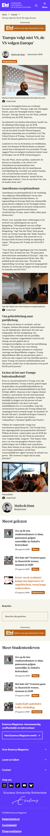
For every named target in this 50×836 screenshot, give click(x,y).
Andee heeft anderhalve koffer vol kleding (28, 705)
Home (4, 14)
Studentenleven (9, 61)
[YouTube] (24, 785)
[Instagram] (4, 785)
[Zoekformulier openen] (36, 5)
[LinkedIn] (11, 785)
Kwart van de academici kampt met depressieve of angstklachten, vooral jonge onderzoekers (30, 583)
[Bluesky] (31, 785)
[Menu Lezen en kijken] (45, 760)
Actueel (14, 14)
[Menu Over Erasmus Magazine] (45, 749)
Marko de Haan (18, 54)
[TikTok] (17, 785)
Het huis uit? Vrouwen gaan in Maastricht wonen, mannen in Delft (30, 561)
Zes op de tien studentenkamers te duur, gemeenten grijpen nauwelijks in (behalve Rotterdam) (29, 537)
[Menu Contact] (45, 770)
